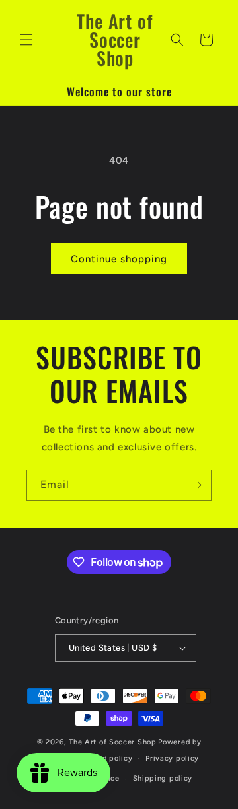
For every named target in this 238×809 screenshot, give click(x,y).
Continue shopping (119, 259)
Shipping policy (163, 778)
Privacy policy (172, 758)
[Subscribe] (196, 485)
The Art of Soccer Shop (112, 742)
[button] (26, 39)
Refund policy (106, 758)
